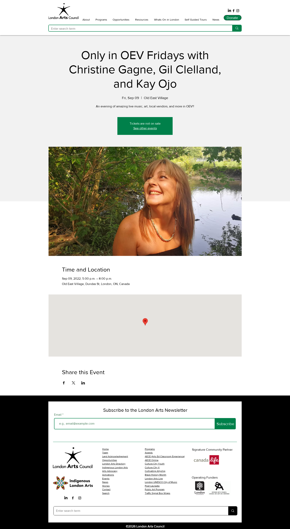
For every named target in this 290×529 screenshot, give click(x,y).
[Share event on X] (73, 382)
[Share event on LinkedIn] (83, 382)
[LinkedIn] (229, 11)
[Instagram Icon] (80, 498)
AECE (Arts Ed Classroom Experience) (165, 456)
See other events (145, 128)
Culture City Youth (155, 463)
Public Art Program (155, 489)
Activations (108, 474)
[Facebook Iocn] (73, 498)
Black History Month (155, 474)
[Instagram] (238, 11)
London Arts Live (154, 478)
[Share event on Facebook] (64, 382)
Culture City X (152, 467)
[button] (86, 19)
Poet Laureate (152, 486)
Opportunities (109, 460)
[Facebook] (234, 11)
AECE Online (151, 460)
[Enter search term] (236, 28)
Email (58, 414)
